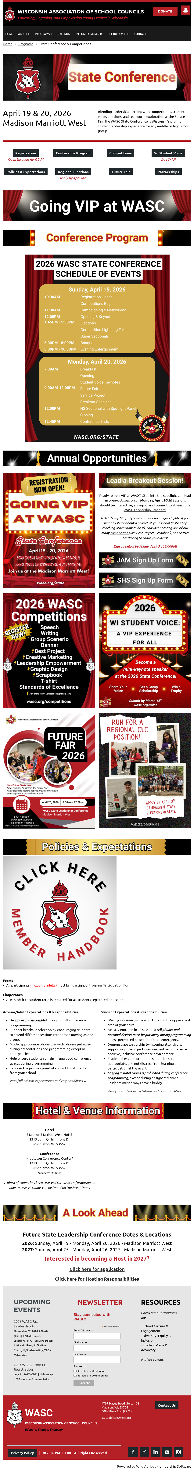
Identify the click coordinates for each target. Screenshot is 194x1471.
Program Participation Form (110, 985)
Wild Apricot (146, 1466)
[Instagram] (178, 1452)
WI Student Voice (168, 153)
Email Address (83, 1330)
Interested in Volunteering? (92, 1375)
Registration (25, 153)
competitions (119, 533)
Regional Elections (73, 172)
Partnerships (168, 172)
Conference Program (73, 153)
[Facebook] (133, 1452)
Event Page (80, 1187)
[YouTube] (167, 1452)
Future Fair (121, 172)
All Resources (152, 1359)
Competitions (120, 153)
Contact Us (167, 1405)
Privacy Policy (22, 1453)
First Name (80, 1342)
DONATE (165, 11)
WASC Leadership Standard (145, 510)
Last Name (80, 1354)
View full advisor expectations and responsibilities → (48, 1081)
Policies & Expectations (25, 172)
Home (7, 44)
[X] (144, 1452)
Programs (25, 44)
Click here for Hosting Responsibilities (97, 1279)
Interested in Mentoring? (90, 1371)
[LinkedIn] (155, 1452)
